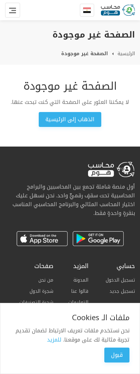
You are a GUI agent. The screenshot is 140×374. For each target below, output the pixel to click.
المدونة (80, 280)
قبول (117, 355)
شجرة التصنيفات (36, 302)
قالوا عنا (79, 291)
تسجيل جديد (122, 291)
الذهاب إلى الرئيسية (70, 119)
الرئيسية (126, 53)
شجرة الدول (41, 291)
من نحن (45, 280)
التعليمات (78, 302)
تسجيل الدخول (120, 280)
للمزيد (54, 339)
